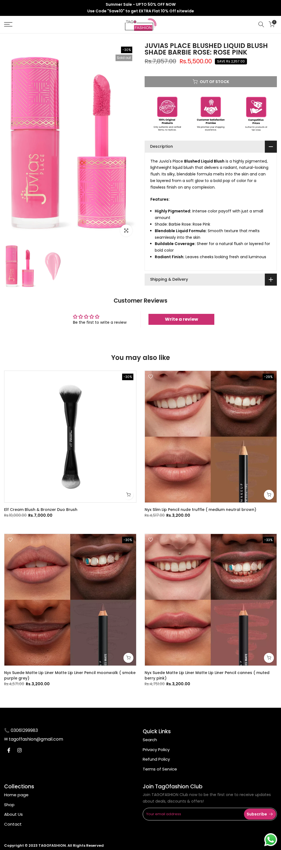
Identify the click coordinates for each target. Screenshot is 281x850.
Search (150, 740)
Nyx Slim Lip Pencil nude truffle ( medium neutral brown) (200, 509)
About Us (13, 814)
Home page (16, 795)
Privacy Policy (156, 749)
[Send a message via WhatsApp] (270, 839)
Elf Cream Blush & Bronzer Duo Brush (40, 509)
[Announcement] (140, 8)
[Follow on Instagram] (19, 750)
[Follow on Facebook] (8, 750)
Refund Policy (156, 759)
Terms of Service (160, 769)
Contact (13, 824)
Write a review (181, 319)
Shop (9, 805)
